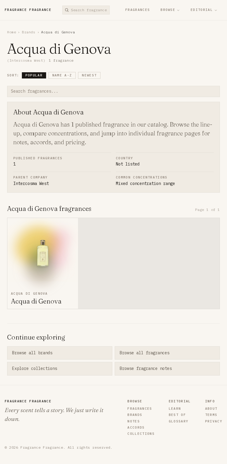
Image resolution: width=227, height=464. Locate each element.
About (211, 409)
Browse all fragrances (144, 352)
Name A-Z (62, 75)
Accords (136, 427)
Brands (28, 32)
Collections (141, 434)
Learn (175, 409)
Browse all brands (32, 352)
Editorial (202, 10)
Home (11, 32)
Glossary (179, 421)
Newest (89, 75)
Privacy (213, 421)
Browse (167, 10)
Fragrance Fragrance (28, 10)
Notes (133, 421)
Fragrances (137, 10)
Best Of (177, 415)
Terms (211, 415)
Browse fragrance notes (146, 368)
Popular (34, 75)
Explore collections (34, 368)
